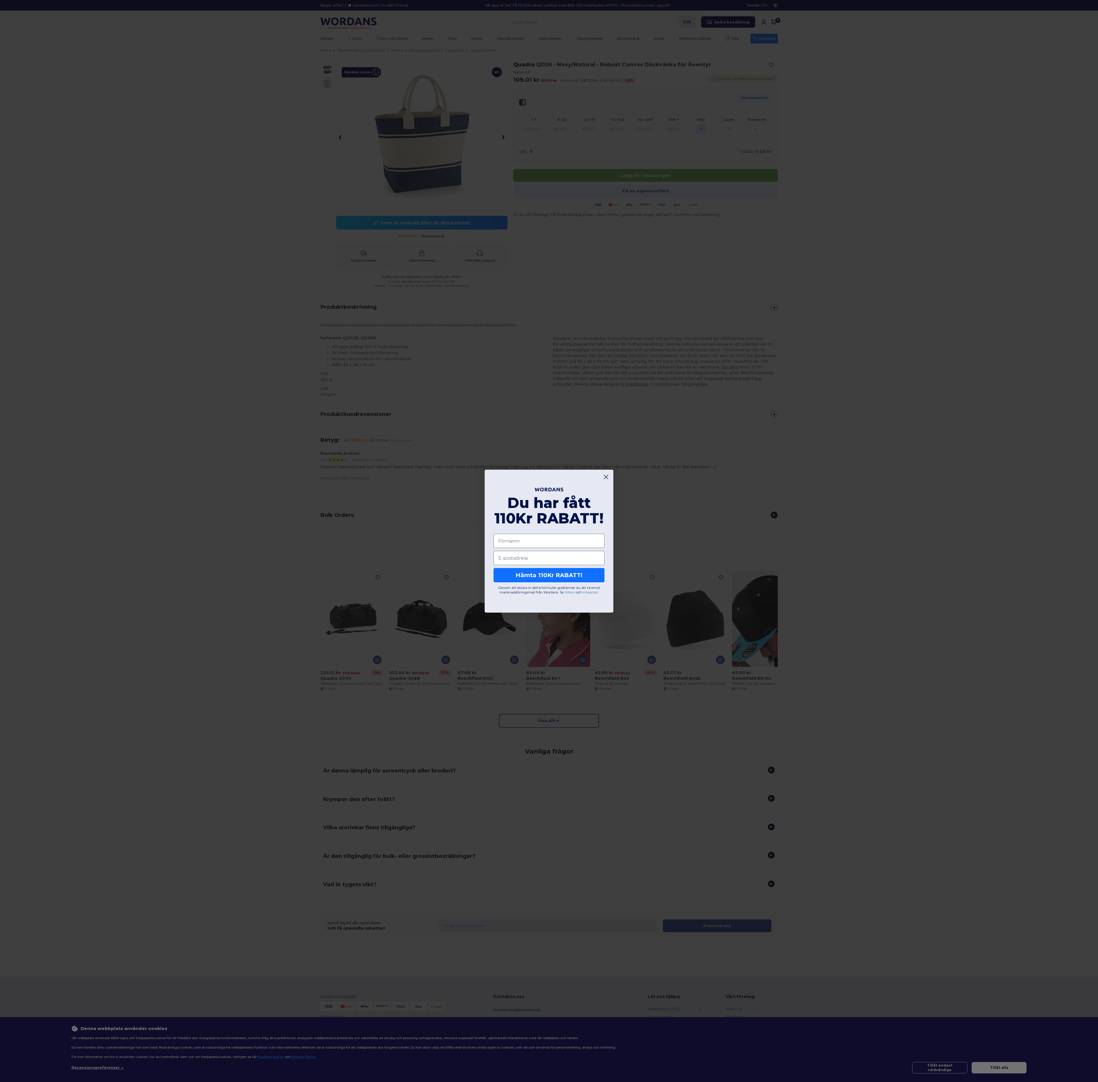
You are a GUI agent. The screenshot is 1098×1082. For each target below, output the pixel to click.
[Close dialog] (606, 477)
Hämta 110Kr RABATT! (549, 575)
